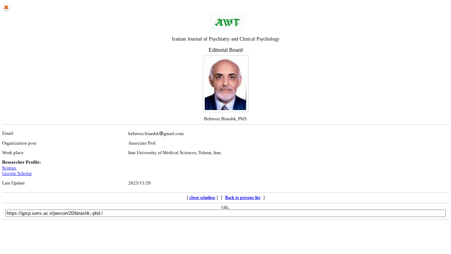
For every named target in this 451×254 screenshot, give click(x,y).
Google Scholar (17, 173)
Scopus (9, 167)
